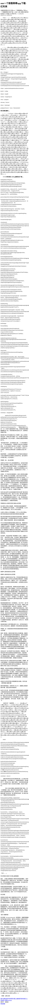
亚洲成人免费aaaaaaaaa (6, 1000)
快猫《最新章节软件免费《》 (20, 998)
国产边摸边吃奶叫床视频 (7, 998)
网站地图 (3, 1003)
